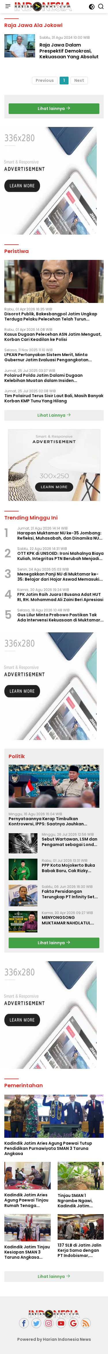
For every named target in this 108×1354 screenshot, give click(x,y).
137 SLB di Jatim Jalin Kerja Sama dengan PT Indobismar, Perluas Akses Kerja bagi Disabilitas (79, 1250)
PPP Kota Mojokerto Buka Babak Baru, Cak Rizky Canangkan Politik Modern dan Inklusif (70, 868)
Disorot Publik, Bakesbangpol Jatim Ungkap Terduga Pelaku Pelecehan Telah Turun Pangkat (50, 316)
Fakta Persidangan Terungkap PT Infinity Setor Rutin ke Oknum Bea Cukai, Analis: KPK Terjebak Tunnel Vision (70, 894)
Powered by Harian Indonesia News (54, 1339)
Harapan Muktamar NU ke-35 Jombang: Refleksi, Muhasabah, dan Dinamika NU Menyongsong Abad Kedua (59, 535)
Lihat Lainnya (51, 415)
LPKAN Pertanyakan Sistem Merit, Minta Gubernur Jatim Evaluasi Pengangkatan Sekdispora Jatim (46, 357)
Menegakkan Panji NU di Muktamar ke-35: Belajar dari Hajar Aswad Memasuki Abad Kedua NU (58, 576)
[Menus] (7, 6)
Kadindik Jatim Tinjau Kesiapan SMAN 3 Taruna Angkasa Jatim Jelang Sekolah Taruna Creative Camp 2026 (27, 1252)
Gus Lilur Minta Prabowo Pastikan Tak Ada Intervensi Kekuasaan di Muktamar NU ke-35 (58, 617)
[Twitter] (36, 1323)
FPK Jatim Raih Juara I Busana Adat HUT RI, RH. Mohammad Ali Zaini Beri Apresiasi (60, 597)
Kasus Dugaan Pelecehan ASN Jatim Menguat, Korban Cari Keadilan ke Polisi (53, 337)
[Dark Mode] (91, 6)
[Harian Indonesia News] (42, 6)
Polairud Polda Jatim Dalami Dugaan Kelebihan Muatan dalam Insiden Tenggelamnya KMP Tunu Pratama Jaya (46, 378)
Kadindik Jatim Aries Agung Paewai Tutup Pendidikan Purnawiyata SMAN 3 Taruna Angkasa (48, 1148)
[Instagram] (49, 1323)
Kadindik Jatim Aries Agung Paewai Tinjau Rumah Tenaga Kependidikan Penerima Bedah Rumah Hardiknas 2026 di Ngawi (26, 1200)
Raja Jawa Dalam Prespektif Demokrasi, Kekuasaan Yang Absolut (68, 51)
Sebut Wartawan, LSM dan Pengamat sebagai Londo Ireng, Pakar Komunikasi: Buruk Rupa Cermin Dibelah (70, 842)
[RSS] (86, 1323)
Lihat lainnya (52, 108)
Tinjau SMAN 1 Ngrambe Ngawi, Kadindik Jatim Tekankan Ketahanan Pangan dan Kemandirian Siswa (80, 1201)
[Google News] (73, 1323)
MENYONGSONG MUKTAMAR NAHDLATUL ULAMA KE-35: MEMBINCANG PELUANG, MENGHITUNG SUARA (66, 920)
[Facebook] (24, 1323)
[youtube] (61, 1323)
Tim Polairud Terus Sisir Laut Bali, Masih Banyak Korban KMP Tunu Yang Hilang (53, 398)
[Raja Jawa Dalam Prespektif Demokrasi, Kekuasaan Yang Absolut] (19, 48)
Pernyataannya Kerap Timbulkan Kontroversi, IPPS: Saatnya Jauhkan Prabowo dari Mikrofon (46, 821)
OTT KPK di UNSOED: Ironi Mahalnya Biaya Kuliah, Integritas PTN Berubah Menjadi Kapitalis (60, 556)
